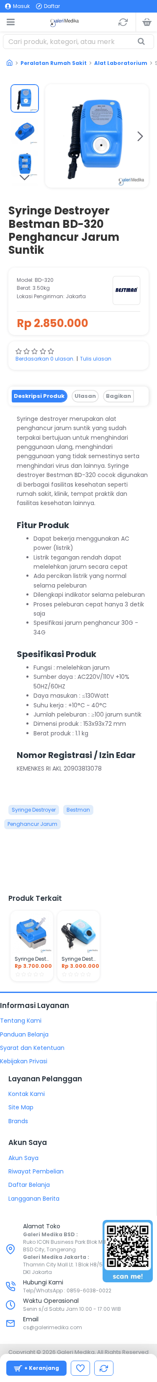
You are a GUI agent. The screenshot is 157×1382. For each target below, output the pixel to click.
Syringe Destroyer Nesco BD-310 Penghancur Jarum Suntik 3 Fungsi (32, 959)
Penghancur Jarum (32, 824)
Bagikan (118, 396)
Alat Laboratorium (120, 63)
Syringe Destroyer (34, 809)
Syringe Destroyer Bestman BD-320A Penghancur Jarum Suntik (79, 959)
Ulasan (85, 396)
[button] (53, 136)
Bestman (78, 809)
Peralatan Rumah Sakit (54, 63)
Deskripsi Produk (39, 396)
